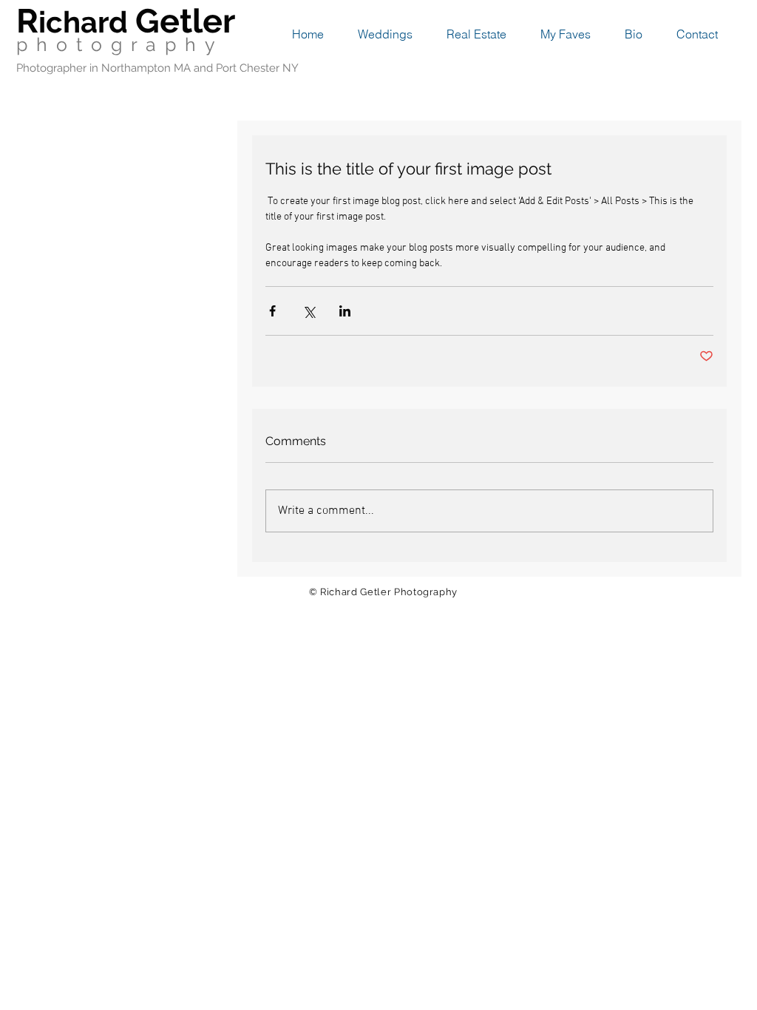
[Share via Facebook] (272, 311)
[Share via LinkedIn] (345, 311)
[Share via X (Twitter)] (309, 311)
